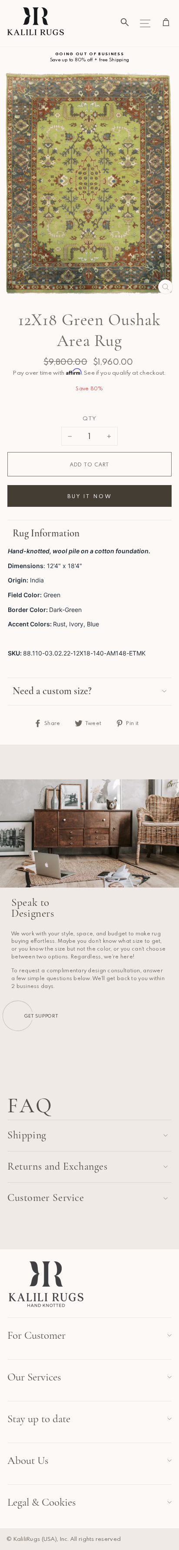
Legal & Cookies (41, 1502)
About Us (27, 1460)
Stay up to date (38, 1418)
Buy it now (89, 495)
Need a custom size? (52, 691)
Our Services (34, 1377)
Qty (89, 418)
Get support (41, 1015)
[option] (89, 57)
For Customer (36, 1335)
